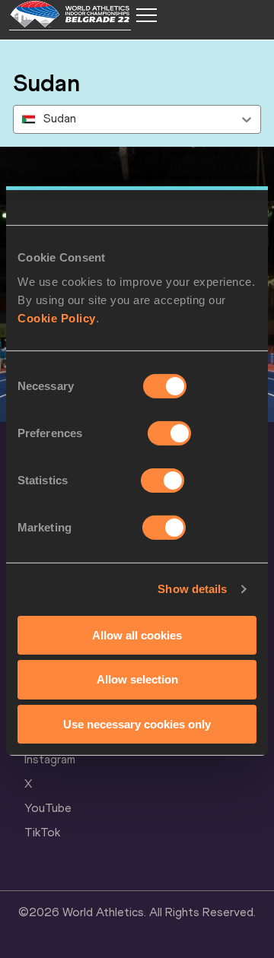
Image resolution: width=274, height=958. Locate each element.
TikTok (42, 832)
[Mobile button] (146, 15)
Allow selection (137, 679)
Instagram (49, 759)
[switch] (169, 432)
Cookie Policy (57, 317)
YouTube (48, 808)
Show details (192, 588)
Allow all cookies (137, 634)
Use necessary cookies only (137, 724)
